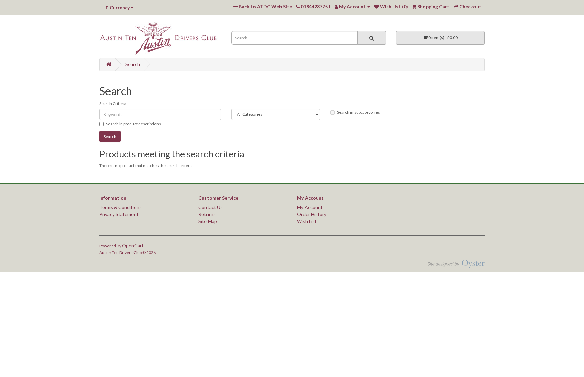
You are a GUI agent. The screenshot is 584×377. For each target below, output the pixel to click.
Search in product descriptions (133, 123)
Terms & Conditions (120, 207)
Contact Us (210, 207)
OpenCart (133, 245)
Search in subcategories (358, 112)
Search (132, 64)
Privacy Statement (119, 214)
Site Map (207, 221)
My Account (310, 207)
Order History (311, 214)
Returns (207, 214)
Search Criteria (112, 103)
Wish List (307, 221)
